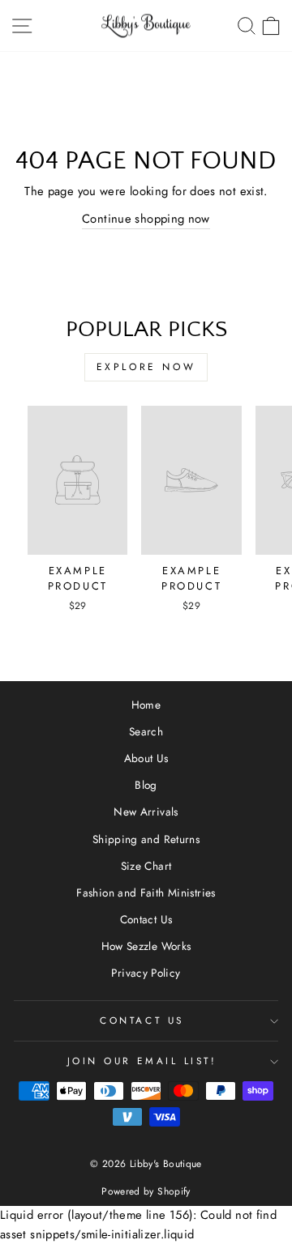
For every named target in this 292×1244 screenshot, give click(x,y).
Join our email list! (142, 1060)
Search (146, 731)
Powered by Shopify (146, 1191)
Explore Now (146, 367)
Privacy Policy (145, 973)
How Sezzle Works (146, 946)
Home (146, 705)
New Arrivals (146, 811)
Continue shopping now (146, 219)
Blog (146, 785)
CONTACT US (141, 1020)
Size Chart (146, 866)
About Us (146, 758)
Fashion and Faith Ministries (145, 892)
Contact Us (146, 919)
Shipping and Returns (146, 839)
